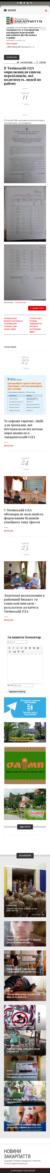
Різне (8, 1121)
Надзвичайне (11, 1020)
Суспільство (20, 302)
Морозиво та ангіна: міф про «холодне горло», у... (24, 1126)
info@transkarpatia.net (18, 1163)
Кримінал (10, 991)
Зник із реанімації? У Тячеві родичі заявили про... (24, 941)
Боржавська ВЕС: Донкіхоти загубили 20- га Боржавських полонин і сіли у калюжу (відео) (13, 324)
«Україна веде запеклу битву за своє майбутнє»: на (21, 909)
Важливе (9, 1071)
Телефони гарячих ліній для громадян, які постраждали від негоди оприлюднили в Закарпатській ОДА (23, 429)
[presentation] (9, 647)
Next (44, 28)
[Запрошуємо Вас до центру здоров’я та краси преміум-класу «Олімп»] (25, 765)
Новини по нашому (13, 1045)
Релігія (9, 1096)
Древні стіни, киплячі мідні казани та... (23, 1050)
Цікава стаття (38, 308)
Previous (42, 28)
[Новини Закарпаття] (25, 21)
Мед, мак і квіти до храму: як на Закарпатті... (26, 1101)
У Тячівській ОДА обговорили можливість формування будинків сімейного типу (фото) (24, 516)
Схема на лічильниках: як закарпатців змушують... (22, 1075)
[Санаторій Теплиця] (25, 804)
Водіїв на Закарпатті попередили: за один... (20, 1025)
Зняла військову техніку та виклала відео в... (23, 995)
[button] (9, 648)
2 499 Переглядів (25, 62)
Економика (10, 965)
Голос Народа (11, 936)
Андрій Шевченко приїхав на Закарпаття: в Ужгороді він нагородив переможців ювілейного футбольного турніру (23, 32)
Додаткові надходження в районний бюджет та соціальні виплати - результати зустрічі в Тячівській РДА (24, 603)
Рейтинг (42, 62)
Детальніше (9, 446)
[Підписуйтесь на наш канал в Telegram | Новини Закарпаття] (25, 707)
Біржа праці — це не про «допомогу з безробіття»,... (23, 970)
